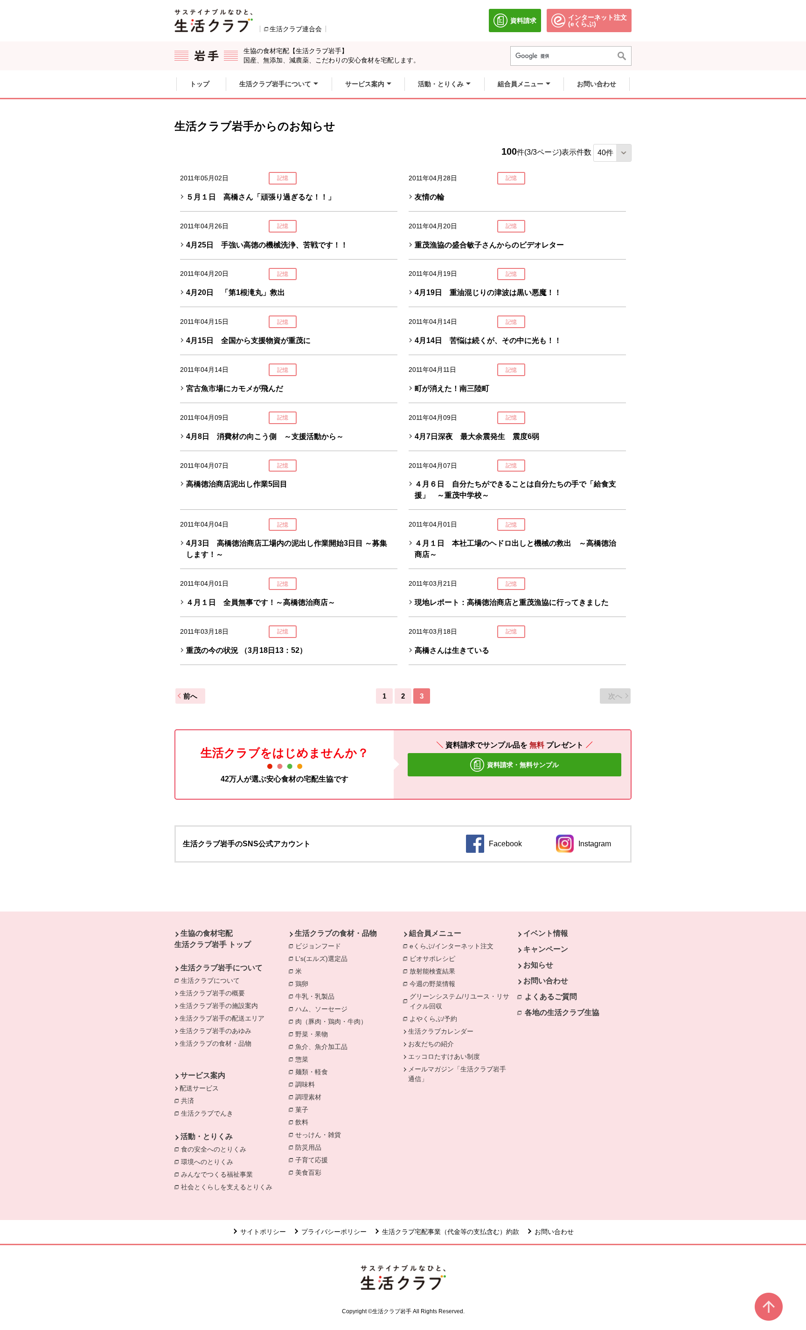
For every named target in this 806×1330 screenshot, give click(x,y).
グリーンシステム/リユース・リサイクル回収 (463, 1001)
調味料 (307, 1084)
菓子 (304, 1109)
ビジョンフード (320, 946)
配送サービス (199, 1088)
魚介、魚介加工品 (323, 1046)
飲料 (304, 1122)
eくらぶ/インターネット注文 (454, 946)
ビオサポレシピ (435, 958)
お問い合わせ (545, 981)
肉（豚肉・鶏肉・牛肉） (333, 1021)
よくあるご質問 (551, 997)
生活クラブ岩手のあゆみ (215, 1031)
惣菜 (304, 1059)
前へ (190, 696)
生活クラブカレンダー (440, 1031)
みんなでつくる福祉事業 (219, 1174)
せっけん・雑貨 (320, 1134)
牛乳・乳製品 (317, 996)
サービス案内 (203, 1075)
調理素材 (310, 1097)
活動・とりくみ (207, 1136)
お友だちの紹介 (431, 1044)
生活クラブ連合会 (296, 29)
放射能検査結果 (435, 971)
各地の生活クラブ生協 (562, 1012)
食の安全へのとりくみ (216, 1149)
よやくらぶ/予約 (436, 1018)
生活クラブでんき (209, 1113)
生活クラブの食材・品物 (215, 1043)
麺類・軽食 (314, 1072)
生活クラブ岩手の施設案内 (219, 1005)
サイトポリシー (263, 1231)
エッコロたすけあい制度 (444, 1056)
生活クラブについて (210, 980)
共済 (190, 1100)
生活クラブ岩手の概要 (212, 993)
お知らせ (538, 965)
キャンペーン (545, 949)
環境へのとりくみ (209, 1161)
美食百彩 (310, 1172)
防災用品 (310, 1147)
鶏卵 (304, 983)
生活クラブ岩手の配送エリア (222, 1018)
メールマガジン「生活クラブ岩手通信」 (457, 1074)
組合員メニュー (435, 933)
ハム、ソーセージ (323, 1009)
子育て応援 (314, 1160)
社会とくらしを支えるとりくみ (229, 1187)
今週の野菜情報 (435, 983)
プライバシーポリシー (334, 1231)
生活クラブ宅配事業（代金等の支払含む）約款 (450, 1231)
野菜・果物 (314, 1034)
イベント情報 (545, 933)
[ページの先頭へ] (769, 1307)
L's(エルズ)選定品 (323, 958)
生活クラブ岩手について (222, 968)
